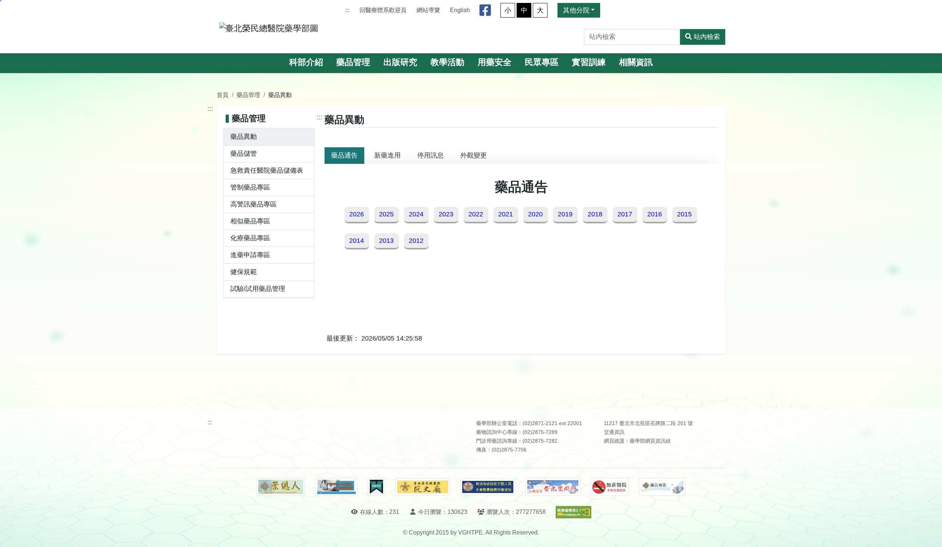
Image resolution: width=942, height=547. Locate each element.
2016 (654, 214)
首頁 (223, 94)
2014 (356, 240)
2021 (505, 214)
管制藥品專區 (250, 187)
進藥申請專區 (250, 255)
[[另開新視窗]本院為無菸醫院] (610, 487)
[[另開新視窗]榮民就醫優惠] (336, 487)
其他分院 (576, 10)
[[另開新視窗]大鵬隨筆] (553, 487)
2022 (475, 214)
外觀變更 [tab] (473, 155)
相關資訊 (636, 62)
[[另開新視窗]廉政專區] (662, 487)
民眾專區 (542, 62)
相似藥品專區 (250, 221)
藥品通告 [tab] (344, 155)
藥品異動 (243, 136)
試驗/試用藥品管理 (257, 288)
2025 (386, 214)
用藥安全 (494, 62)
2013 (386, 240)
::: (347, 10)
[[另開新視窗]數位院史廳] (422, 487)
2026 (356, 214)
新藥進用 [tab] (387, 155)
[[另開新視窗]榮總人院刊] (280, 487)
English (460, 10)
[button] (929, 534)
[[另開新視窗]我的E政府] (376, 487)
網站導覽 (428, 10)
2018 (595, 214)
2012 (416, 240)
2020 (535, 214)
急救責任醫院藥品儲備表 (266, 170)
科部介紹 (306, 62)
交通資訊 (614, 432)
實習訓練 (589, 62)
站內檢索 (707, 36)
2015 (684, 214)
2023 (446, 214)
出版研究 (400, 62)
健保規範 (243, 272)
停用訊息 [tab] (430, 155)
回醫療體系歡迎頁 (383, 10)
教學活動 (447, 62)
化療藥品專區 (250, 238)
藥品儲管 (243, 153)
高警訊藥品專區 (253, 204)
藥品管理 (353, 62)
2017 (624, 214)
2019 (565, 214)
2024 (416, 214)
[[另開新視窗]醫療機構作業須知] (488, 487)
